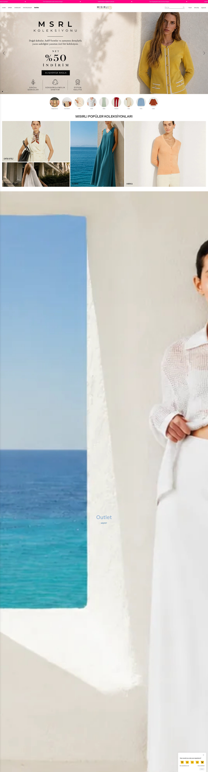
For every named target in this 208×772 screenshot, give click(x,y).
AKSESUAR (17, 7)
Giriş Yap (196, 7)
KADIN (4, 7)
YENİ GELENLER (27, 7)
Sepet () (203, 7)
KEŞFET (104, 523)
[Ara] (183, 7)
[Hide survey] (203, 755)
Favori (190, 7)
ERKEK (10, 7)
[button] (2, 91)
